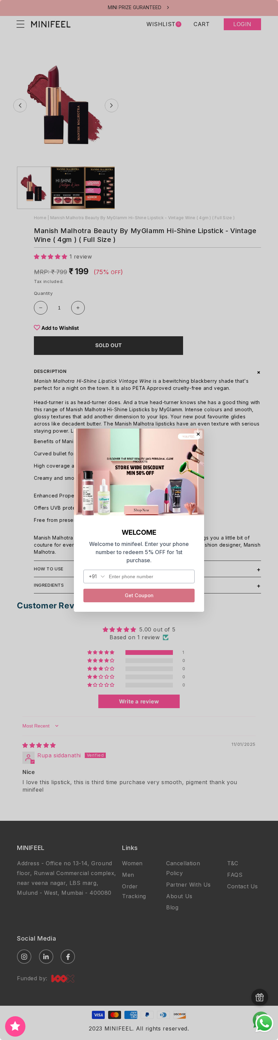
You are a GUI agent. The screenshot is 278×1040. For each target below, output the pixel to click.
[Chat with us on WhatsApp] (264, 1031)
